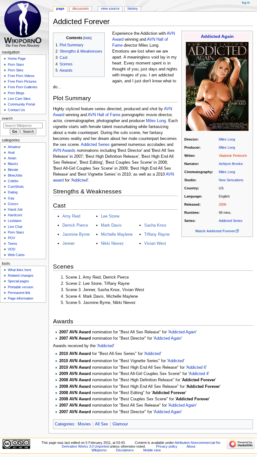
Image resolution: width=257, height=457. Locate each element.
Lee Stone (110, 216)
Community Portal (21, 104)
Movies (84, 424)
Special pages (18, 281)
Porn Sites (16, 70)
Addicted (79, 180)
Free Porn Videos (21, 76)
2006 (222, 204)
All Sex (101, 424)
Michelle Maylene (117, 234)
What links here (19, 270)
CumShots (16, 186)
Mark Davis (111, 225)
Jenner (68, 243)
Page (60, 8)
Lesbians (15, 221)
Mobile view (152, 450)
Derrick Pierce (75, 225)
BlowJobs (15, 175)
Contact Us (16, 110)
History (133, 8)
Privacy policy (166, 446)
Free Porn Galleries (23, 87)
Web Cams (16, 255)
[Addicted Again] (217, 86)
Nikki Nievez (112, 243)
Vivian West (155, 243)
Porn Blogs (16, 93)
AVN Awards (64, 150)
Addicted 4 (198, 374)
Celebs (13, 181)
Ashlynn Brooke (231, 164)
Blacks (13, 164)
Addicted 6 (196, 367)
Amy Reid (71, 216)
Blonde (13, 170)
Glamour (120, 424)
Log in (246, 2)
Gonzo (13, 204)
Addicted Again (217, 36)
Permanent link (19, 293)
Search (7, 118)
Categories (64, 424)
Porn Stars (16, 64)
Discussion (80, 8)
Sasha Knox (155, 225)
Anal (11, 152)
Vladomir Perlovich (233, 155)
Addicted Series (231, 221)
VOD (11, 249)
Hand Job (15, 209)
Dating (13, 192)
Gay (11, 198)
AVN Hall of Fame (104, 115)
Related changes (21, 275)
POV (11, 238)
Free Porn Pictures (22, 81)
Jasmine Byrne (76, 234)
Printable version (20, 287)
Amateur (14, 147)
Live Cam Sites (19, 98)
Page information (20, 298)
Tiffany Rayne (157, 234)
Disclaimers (125, 450)
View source (110, 8)
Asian (12, 158)
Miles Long (227, 139)
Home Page (17, 58)
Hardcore (15, 215)
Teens (12, 243)
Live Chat (15, 226)
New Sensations (231, 180)
